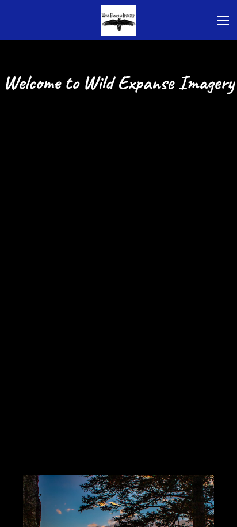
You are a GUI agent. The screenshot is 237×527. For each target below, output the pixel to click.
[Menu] (223, 20)
